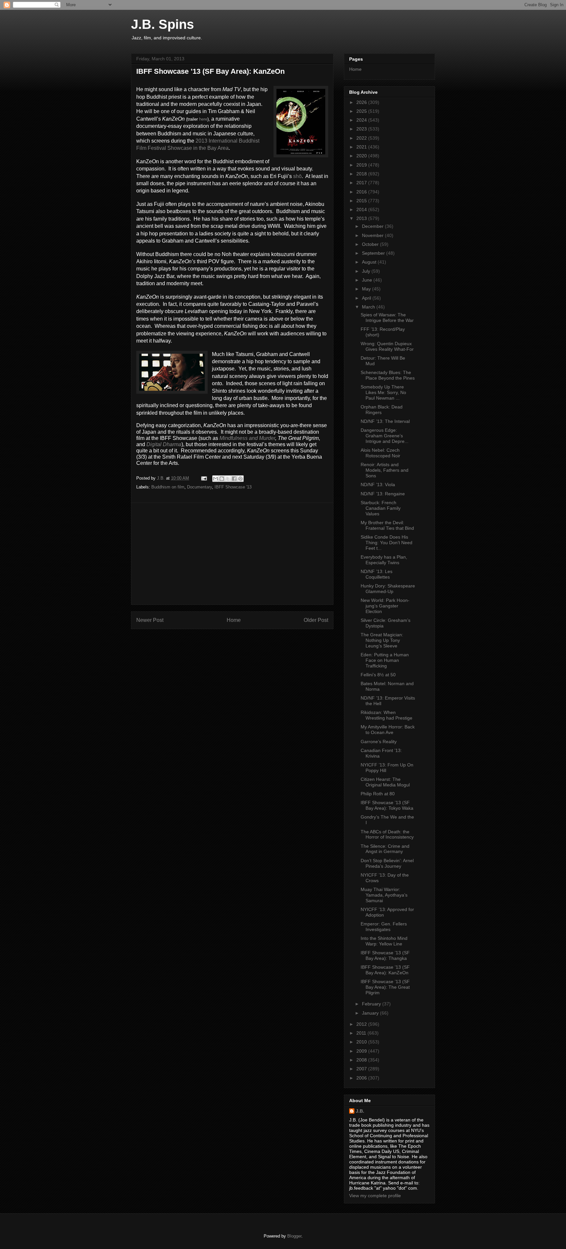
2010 (362, 1041)
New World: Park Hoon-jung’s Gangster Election (385, 606)
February (372, 1003)
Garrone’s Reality (379, 741)
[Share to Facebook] (234, 478)
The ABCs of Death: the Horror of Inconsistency (387, 834)
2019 (362, 165)
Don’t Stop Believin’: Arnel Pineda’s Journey (387, 863)
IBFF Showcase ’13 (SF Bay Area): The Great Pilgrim (385, 987)
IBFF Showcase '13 (233, 487)
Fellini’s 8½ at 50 (378, 674)
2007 (362, 1068)
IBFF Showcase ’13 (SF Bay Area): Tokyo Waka (387, 805)
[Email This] (215, 478)
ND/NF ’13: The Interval (385, 421)
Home (234, 620)
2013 (362, 218)
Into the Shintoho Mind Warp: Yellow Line (384, 941)
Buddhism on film (167, 487)
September (374, 253)
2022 (362, 138)
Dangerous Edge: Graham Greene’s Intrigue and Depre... (384, 435)
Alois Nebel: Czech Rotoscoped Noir (380, 452)
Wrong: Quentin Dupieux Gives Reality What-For (387, 346)
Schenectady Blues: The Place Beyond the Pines (388, 375)
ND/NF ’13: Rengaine (383, 493)
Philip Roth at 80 (378, 793)
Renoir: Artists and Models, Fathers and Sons (384, 470)
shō (297, 176)
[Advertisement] (232, 554)
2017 (362, 182)
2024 (362, 120)
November (373, 235)
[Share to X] (228, 478)
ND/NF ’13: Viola (378, 484)
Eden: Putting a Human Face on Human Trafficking (385, 660)
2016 (362, 191)
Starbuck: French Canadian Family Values (381, 508)
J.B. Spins (162, 24)
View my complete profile (375, 1195)
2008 (362, 1059)
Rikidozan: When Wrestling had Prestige (386, 715)
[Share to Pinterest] (240, 478)
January (371, 1013)
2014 (362, 209)
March (369, 306)
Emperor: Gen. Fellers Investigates (384, 926)
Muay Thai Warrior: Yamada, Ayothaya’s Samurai (384, 895)
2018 (362, 173)
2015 (362, 200)
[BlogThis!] (221, 478)
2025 (362, 111)
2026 (362, 102)
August (370, 262)
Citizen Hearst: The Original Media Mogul (385, 782)
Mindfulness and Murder (247, 438)
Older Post (316, 620)
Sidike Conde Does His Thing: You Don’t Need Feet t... (386, 542)
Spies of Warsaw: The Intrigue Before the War (387, 317)
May (367, 288)
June (367, 280)
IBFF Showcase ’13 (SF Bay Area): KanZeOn (385, 969)
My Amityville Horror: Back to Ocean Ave (388, 729)
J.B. (360, 1111)
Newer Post (149, 620)
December (373, 226)
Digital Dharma (163, 444)
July (366, 271)
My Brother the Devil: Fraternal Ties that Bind (387, 525)
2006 (362, 1077)
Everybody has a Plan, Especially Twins (384, 559)
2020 (362, 155)
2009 (362, 1051)
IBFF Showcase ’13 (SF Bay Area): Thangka (385, 955)
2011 (362, 1033)
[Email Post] (203, 478)
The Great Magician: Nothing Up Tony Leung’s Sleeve (382, 640)
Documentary (199, 487)
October (371, 244)
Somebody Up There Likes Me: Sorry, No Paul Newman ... (383, 392)
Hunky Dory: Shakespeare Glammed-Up (388, 588)
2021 (362, 146)
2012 (362, 1024)
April (367, 298)
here (203, 119)
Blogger (294, 1236)
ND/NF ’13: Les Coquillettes (376, 574)
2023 (362, 128)
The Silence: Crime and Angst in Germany (385, 848)
